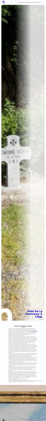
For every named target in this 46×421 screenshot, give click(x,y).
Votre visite (20, 2)
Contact (38, 2)
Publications (34, 2)
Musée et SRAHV (29, 2)
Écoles (24, 2)
